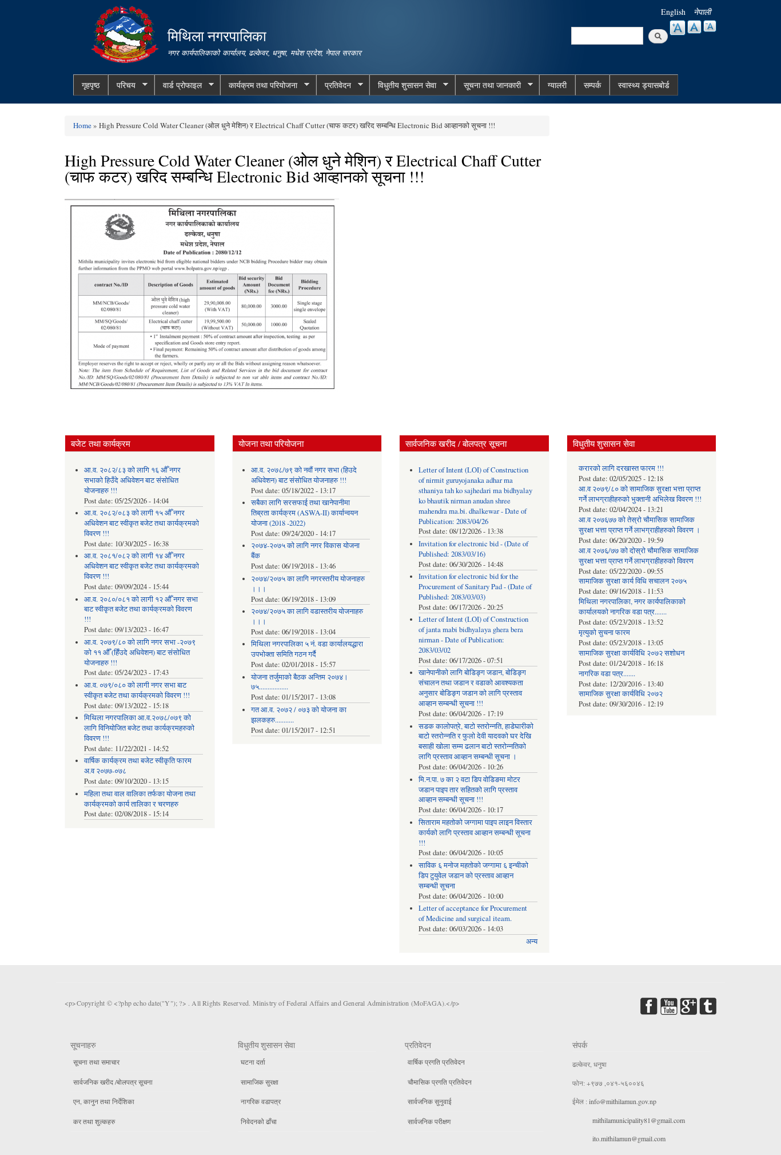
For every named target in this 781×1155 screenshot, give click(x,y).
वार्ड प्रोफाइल (178, 85)
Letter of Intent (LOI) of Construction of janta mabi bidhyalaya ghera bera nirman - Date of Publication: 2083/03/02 (473, 634)
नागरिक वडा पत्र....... (607, 673)
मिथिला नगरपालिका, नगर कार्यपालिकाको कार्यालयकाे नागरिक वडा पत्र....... (632, 607)
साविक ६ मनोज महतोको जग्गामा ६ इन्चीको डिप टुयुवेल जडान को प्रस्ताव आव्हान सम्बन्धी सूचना (473, 875)
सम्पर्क (592, 85)
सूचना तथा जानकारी (488, 85)
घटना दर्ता (253, 1061)
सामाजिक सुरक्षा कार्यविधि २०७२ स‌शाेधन (631, 653)
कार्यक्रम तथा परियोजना (258, 85)
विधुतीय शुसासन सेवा (402, 85)
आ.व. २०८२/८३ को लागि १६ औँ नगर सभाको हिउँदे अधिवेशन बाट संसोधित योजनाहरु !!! (132, 480)
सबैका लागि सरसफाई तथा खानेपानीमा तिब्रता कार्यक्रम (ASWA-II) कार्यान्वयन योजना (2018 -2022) (304, 513)
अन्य (531, 941)
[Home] (126, 33)
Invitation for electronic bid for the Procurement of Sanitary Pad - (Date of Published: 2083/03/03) (475, 586)
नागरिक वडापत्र (261, 1101)
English (673, 11)
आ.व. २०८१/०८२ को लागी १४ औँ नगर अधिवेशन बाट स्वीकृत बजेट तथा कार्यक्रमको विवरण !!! (141, 566)
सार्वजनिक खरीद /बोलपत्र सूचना (113, 1081)
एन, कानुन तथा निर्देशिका (103, 1101)
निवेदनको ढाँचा (259, 1121)
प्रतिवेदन (333, 85)
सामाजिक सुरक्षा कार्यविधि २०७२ (621, 693)
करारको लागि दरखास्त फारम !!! (621, 468)
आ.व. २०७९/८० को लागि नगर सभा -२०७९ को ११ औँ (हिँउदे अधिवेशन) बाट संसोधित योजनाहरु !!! (140, 652)
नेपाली (702, 11)
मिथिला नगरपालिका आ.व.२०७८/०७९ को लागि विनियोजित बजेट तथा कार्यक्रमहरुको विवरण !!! (139, 728)
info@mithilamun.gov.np (622, 1101)
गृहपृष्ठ (90, 85)
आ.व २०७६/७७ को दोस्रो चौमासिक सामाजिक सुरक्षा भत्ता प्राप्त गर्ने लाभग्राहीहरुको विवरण (639, 556)
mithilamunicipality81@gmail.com (638, 1120)
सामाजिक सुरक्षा (259, 1081)
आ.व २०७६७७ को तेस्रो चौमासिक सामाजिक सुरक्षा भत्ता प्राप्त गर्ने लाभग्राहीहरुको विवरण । (639, 525)
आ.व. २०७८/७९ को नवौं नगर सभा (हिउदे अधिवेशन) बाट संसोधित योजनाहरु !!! (304, 475)
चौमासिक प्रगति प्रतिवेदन (440, 1081)
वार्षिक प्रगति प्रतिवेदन (436, 1061)
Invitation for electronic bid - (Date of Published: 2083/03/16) (473, 549)
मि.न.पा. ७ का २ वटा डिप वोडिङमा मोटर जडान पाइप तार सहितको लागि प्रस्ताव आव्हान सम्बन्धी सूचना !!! (469, 790)
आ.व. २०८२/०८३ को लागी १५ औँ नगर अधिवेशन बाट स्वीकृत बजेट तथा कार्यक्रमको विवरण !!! (141, 523)
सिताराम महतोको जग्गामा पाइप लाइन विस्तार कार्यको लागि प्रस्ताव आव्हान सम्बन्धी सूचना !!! (475, 832)
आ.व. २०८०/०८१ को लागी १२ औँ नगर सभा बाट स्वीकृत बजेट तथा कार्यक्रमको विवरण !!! (141, 609)
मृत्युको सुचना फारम (604, 632)
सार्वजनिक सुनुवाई (430, 1101)
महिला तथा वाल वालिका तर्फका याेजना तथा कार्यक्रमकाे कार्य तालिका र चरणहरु (140, 799)
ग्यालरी (557, 85)
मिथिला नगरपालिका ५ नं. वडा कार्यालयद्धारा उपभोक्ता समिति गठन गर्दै (307, 649)
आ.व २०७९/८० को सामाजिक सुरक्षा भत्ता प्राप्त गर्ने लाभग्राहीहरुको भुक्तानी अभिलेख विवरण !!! (640, 494)
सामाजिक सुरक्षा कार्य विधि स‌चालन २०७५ (633, 581)
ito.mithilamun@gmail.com (629, 1138)
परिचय (122, 85)
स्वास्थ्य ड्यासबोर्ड (644, 85)
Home (82, 125)
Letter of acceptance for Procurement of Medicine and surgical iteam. (473, 913)
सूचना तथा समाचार (96, 1061)
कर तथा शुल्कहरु (94, 1121)
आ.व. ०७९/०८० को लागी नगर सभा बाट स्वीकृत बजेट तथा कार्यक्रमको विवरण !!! (137, 690)
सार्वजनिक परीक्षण (429, 1121)
